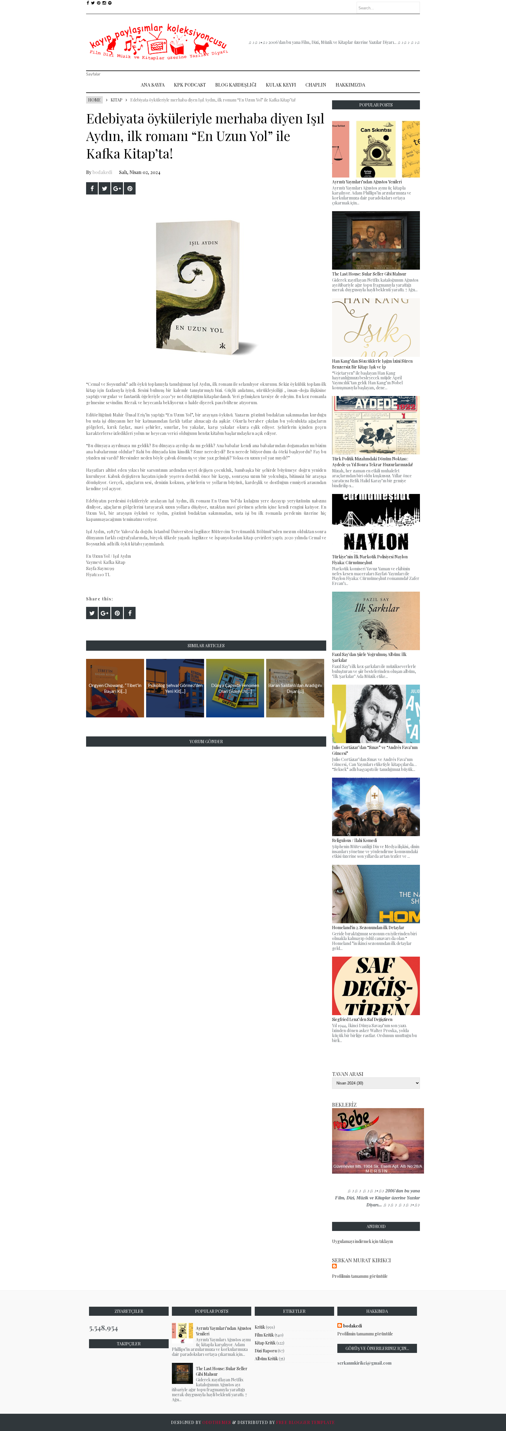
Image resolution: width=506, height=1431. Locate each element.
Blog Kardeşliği (236, 85)
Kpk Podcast (190, 85)
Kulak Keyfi (281, 85)
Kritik (260, 1327)
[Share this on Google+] (117, 188)
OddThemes (216, 1422)
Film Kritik (264, 1335)
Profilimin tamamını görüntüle (360, 1276)
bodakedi (102, 172)
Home (94, 100)
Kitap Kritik (265, 1343)
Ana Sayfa (153, 85)
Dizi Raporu (266, 1350)
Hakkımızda (350, 85)
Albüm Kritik (266, 1358)
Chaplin (315, 85)
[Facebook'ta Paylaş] (92, 188)
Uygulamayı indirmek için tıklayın (362, 1241)
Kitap (116, 100)
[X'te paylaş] (104, 188)
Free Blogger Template (305, 1422)
